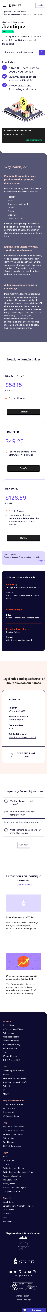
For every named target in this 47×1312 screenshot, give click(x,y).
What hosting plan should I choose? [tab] (23, 802)
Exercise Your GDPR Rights (14, 1187)
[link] (10, 1271)
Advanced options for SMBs (15, 1082)
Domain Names (20, 12)
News (5, 1217)
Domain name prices (12, 14)
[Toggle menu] (4, 5)
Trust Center (8, 1210)
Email (5, 1052)
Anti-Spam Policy (10, 1180)
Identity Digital (16, 719)
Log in (40, 5)
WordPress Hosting (11, 1037)
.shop (8, 134)
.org (17, 134)
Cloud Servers (9, 1142)
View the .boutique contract (22, 737)
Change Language (23, 1300)
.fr (24, 134)
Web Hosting (8, 1033)
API (4, 1090)
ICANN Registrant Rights (13, 1168)
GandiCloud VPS (10, 1048)
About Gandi (8, 1202)
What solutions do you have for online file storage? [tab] (25, 831)
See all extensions (34, 140)
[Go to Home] (15, 5)
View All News (23, 884)
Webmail (6, 1086)
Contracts (7, 1164)
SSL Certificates (10, 1056)
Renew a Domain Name (13, 1134)
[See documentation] (15, 584)
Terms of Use (8, 1160)
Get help (23, 844)
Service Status (9, 1108)
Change (40, 561)
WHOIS (6, 1094)
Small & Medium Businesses (14, 1078)
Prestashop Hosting (11, 1044)
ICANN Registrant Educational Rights (18, 1172)
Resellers (7, 1074)
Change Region (22, 1296)
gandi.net (8, 12)
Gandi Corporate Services (14, 1071)
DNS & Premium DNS (11, 1060)
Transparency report (12, 1191)
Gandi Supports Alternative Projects (18, 1206)
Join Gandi (7, 1221)
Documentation (9, 1112)
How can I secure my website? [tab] (25, 822)
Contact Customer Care (13, 1104)
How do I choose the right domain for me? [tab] (23, 813)
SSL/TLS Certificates (12, 1146)
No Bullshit (7, 1213)
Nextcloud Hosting (11, 1041)
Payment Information (12, 1176)
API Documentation (11, 1116)
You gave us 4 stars (23, 1276)
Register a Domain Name (13, 1127)
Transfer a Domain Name (13, 1130)
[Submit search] (42, 52)
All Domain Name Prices (13, 1029)
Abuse (5, 1156)
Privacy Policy (9, 1184)
